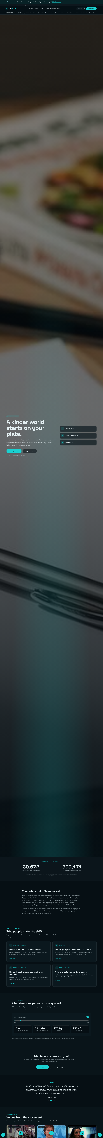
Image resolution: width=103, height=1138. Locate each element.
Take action (90, 8)
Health (41, 8)
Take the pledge (56, 2)
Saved (95, 5)
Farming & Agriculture (81, 12)
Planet (36, 8)
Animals (31, 8)
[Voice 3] (52, 1098)
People (47, 8)
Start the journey (13, 451)
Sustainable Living (59, 12)
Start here (87, 5)
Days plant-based (20, 1017)
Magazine (53, 8)
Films (58, 8)
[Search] (74, 8)
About (81, 5)
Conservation (92, 12)
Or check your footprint (58, 1067)
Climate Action (48, 12)
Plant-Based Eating (37, 12)
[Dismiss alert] (95, 2)
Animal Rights (19, 12)
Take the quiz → (42, 1067)
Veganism (27, 12)
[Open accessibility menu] (3, 1135)
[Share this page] (100, 1135)
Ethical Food (69, 12)
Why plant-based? (30, 451)
